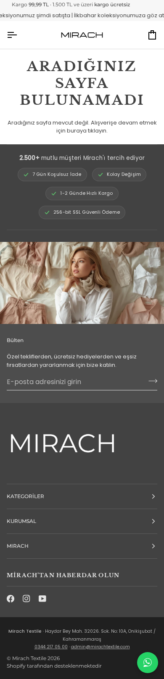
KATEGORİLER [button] (25, 496)
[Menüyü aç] (19, 35)
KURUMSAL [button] (21, 521)
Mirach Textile (29, 658)
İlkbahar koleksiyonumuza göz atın (115, 15)
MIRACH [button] (18, 546)
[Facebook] (10, 598)
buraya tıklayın (86, 131)
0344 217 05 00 (51, 647)
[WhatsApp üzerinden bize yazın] (147, 662)
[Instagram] (26, 598)
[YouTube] (42, 598)
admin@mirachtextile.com (100, 647)
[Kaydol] (150, 380)
